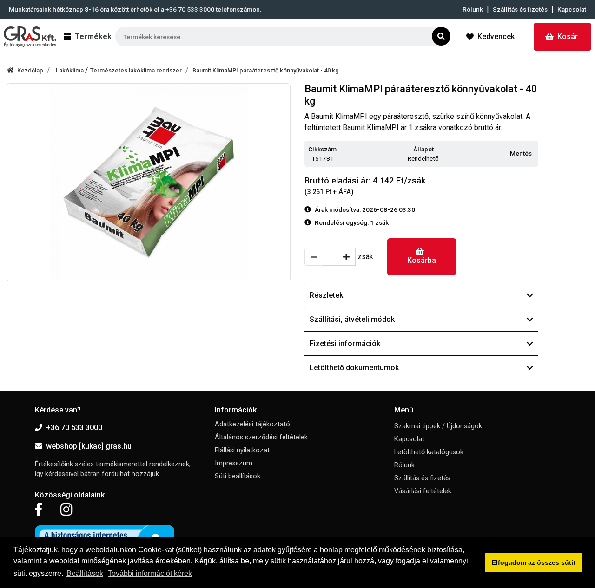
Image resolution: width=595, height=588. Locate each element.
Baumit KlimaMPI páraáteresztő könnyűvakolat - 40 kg (265, 70)
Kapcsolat (571, 9)
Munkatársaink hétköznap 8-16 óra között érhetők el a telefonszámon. (135, 9)
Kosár (567, 36)
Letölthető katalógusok (428, 452)
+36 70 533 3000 (74, 427)
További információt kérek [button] (150, 573)
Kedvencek (496, 36)
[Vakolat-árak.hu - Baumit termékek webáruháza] (30, 36)
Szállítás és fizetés (520, 9)
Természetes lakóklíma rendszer (136, 70)
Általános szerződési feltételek (261, 437)
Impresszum (233, 463)
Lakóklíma (70, 70)
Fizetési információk (345, 343)
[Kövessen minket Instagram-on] (66, 510)
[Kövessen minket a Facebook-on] (38, 510)
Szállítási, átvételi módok (352, 319)
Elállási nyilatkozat (242, 450)
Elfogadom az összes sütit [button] (533, 562)
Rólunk (473, 9)
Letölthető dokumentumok (354, 367)
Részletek (326, 295)
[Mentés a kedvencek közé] (534, 154)
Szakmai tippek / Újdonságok (438, 426)
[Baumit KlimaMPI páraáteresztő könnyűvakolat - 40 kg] (149, 182)
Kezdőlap (30, 70)
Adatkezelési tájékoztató (252, 424)
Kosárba (421, 260)
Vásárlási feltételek (422, 491)
